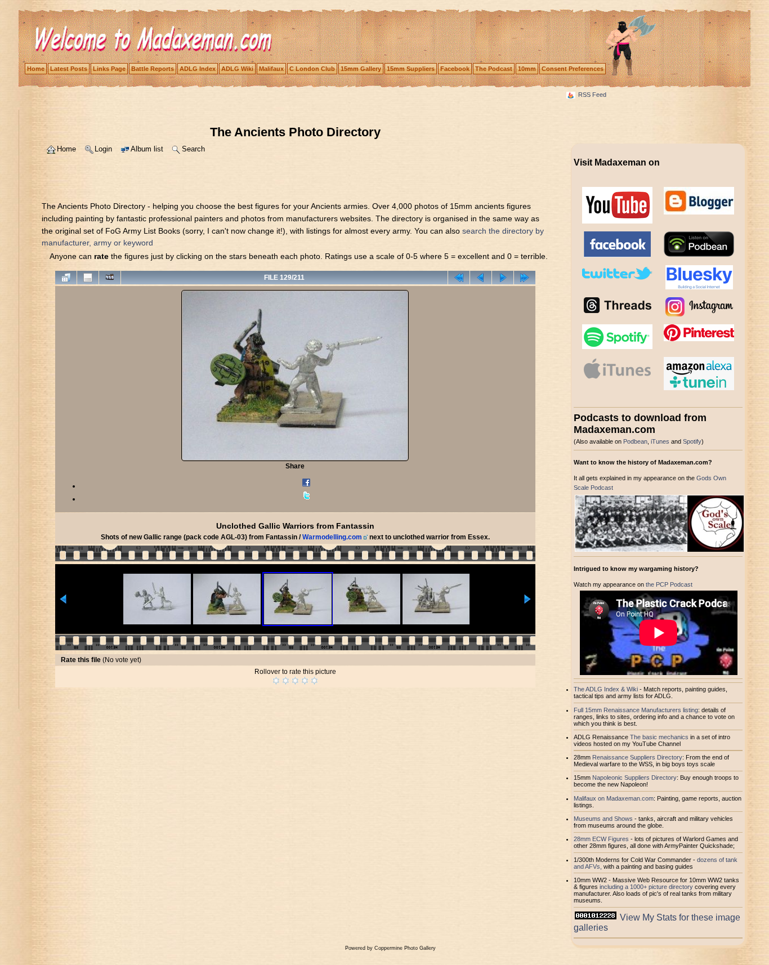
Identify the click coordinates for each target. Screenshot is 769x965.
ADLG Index (198, 68)
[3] (295, 680)
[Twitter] (306, 499)
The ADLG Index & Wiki (606, 689)
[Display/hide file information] (88, 277)
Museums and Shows (603, 818)
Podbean (635, 441)
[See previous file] (480, 277)
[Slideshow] (109, 277)
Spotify (692, 441)
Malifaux (271, 68)
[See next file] (502, 277)
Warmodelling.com (332, 537)
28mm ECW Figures (601, 839)
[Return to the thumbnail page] (66, 277)
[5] (314, 680)
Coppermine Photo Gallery (405, 948)
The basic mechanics (660, 737)
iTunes (660, 441)
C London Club (312, 68)
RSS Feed (592, 94)
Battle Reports (152, 68)
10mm (527, 68)
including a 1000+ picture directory (646, 886)
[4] (305, 680)
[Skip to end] (524, 277)
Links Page (109, 68)
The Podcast (493, 68)
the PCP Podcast (669, 584)
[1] (276, 680)
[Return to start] (459, 277)
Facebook (455, 68)
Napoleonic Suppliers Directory (634, 777)
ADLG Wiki (237, 68)
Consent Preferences (572, 68)
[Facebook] (306, 486)
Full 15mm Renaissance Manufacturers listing (636, 710)
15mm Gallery (361, 68)
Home (35, 68)
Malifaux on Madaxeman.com (614, 798)
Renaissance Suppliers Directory (637, 757)
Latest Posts (68, 68)
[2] (285, 680)
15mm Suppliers (411, 68)
